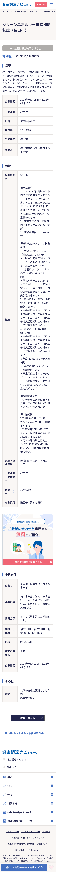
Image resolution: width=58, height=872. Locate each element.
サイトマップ (38, 837)
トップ (5, 11)
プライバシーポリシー (30, 831)
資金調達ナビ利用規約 (21, 837)
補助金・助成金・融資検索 (26, 11)
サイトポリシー (12, 831)
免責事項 (46, 831)
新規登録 (41, 4)
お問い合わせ (19, 850)
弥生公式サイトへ (34, 850)
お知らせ (11, 767)
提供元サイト (27, 718)
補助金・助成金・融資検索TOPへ (27, 733)
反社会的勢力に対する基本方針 (21, 843)
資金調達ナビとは (16, 759)
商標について (42, 843)
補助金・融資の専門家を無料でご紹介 (24, 867)
